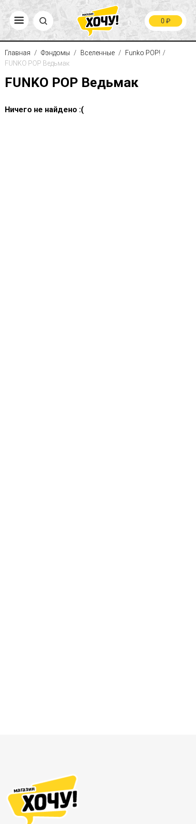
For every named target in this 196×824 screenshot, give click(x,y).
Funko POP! (142, 53)
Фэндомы (56, 53)
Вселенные (98, 53)
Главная (18, 53)
